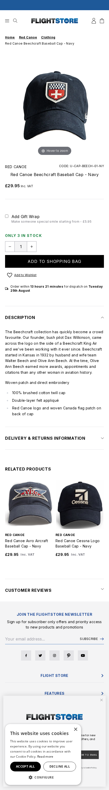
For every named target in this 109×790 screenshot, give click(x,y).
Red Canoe (16, 167)
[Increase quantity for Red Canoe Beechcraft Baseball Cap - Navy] (32, 246)
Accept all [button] (25, 766)
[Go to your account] (94, 21)
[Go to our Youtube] (83, 655)
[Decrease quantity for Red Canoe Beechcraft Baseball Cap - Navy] (10, 246)
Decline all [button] (59, 766)
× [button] (75, 729)
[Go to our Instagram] (54, 655)
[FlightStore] (54, 20)
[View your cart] (102, 21)
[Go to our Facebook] (26, 655)
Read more (45, 756)
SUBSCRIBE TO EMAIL (84, 754)
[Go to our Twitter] (40, 655)
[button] (43, 777)
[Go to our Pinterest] (69, 655)
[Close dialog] (101, 700)
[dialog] (43, 754)
